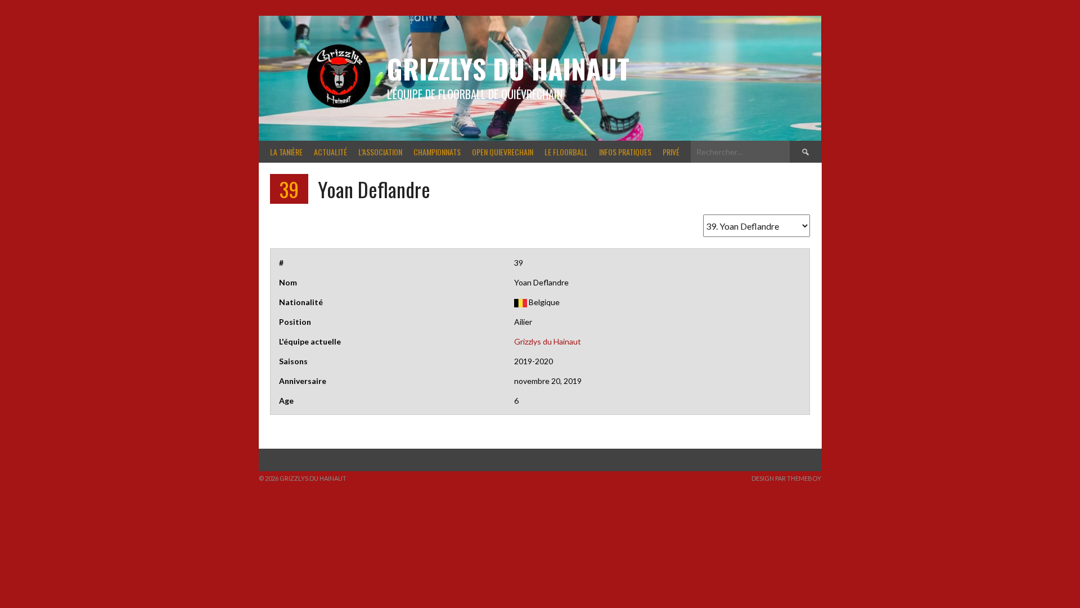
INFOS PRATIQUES (625, 152)
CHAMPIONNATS (437, 152)
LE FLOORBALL (566, 152)
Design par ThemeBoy (786, 478)
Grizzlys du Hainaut (508, 68)
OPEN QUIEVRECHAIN (502, 152)
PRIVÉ (671, 152)
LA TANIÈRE (286, 152)
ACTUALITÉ (330, 152)
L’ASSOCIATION (380, 152)
